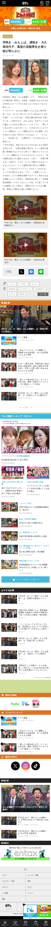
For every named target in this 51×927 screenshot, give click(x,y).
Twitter (15, 766)
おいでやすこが (25, 289)
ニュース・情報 (32, 875)
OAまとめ (7, 36)
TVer (14, 90)
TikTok (35, 766)
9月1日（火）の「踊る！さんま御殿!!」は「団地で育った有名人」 (32, 639)
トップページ (8, 909)
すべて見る (24, 407)
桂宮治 (21, 294)
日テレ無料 (36, 704)
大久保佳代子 (40, 289)
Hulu (37, 90)
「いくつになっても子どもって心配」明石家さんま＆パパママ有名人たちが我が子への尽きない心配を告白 (33, 626)
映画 (29, 881)
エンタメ (12, 284)
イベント (30, 893)
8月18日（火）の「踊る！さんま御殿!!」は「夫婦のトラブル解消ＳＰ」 (33, 653)
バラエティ (23, 284)
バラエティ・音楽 (8, 881)
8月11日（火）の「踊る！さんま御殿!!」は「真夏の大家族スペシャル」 (33, 598)
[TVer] (14, 21)
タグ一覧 (43, 294)
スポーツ (5, 887)
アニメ (29, 887)
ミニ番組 (5, 893)
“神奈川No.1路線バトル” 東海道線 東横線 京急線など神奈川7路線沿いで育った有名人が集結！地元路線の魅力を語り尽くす (33, 612)
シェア (31, 271)
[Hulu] (37, 21)
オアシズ (12, 294)
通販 (3, 899)
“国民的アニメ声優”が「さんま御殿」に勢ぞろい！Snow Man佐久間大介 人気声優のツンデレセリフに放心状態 (33, 667)
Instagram (25, 766)
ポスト (21, 271)
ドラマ (4, 875)
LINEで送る (40, 271)
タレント (34, 284)
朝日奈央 (12, 289)
